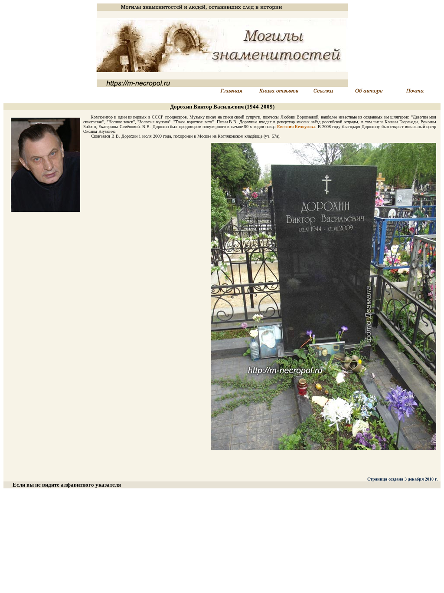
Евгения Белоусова (296, 126)
